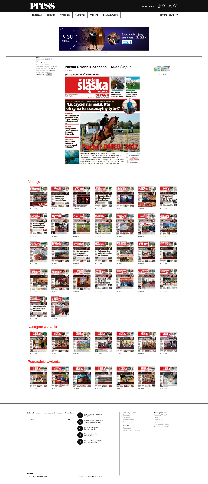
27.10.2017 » (51, 68)
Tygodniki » (44, 63)
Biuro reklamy (128, 420)
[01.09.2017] (169, 376)
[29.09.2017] (82, 376)
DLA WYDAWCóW (110, 15)
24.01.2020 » (53, 66)
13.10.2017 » (53, 70)
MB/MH (99, 476)
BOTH (86, 476)
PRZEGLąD (37, 15)
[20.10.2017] (39, 196)
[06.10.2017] (60, 376)
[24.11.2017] (125, 341)
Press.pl (156, 417)
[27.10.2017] (39, 341)
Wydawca (126, 417)
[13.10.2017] (39, 376)
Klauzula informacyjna (131, 430)
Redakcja (126, 415)
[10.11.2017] (82, 341)
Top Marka (157, 422)
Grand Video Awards (161, 426)
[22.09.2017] (104, 376)
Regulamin (127, 428)
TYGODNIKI (65, 15)
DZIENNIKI (51, 15)
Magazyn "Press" (160, 415)
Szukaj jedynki (167, 15)
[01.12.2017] (147, 341)
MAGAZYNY (80, 15)
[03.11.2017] (60, 341)
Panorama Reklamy (161, 424)
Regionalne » (45, 64)
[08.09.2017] (147, 376)
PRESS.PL (94, 15)
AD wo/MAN (158, 420)
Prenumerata (128, 422)
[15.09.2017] (125, 376)
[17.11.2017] (104, 341)
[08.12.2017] (169, 342)
